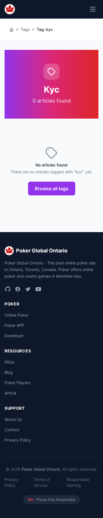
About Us (13, 419)
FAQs (9, 362)
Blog (9, 372)
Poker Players (17, 382)
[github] (7, 289)
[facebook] (18, 289)
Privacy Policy (18, 439)
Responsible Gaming (78, 482)
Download (14, 335)
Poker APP (14, 325)
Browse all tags (51, 188)
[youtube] (38, 289)
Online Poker (16, 315)
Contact (12, 429)
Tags (25, 29)
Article (10, 393)
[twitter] (28, 289)
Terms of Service (41, 482)
